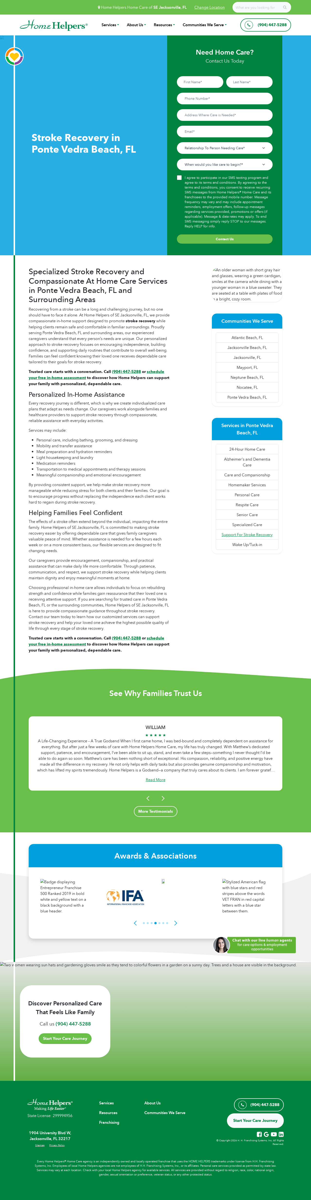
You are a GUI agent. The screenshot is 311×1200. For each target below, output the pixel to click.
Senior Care (247, 515)
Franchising (109, 1122)
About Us (135, 25)
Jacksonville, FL (247, 357)
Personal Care (247, 495)
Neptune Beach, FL (247, 377)
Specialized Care (247, 524)
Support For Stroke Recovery (247, 534)
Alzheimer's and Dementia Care (247, 462)
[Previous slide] (149, 798)
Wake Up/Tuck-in (247, 544)
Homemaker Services (247, 485)
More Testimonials (155, 811)
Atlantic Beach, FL (247, 337)
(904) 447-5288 (73, 1024)
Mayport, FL (247, 367)
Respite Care (247, 505)
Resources (163, 25)
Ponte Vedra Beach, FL (247, 397)
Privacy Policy (57, 1145)
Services (109, 25)
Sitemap (39, 1145)
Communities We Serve (203, 25)
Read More (155, 780)
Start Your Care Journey (65, 1038)
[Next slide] (162, 798)
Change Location (209, 7)
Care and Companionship (247, 475)
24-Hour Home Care (247, 449)
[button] (256, 944)
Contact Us (225, 239)
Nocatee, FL (247, 387)
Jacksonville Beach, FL (247, 347)
